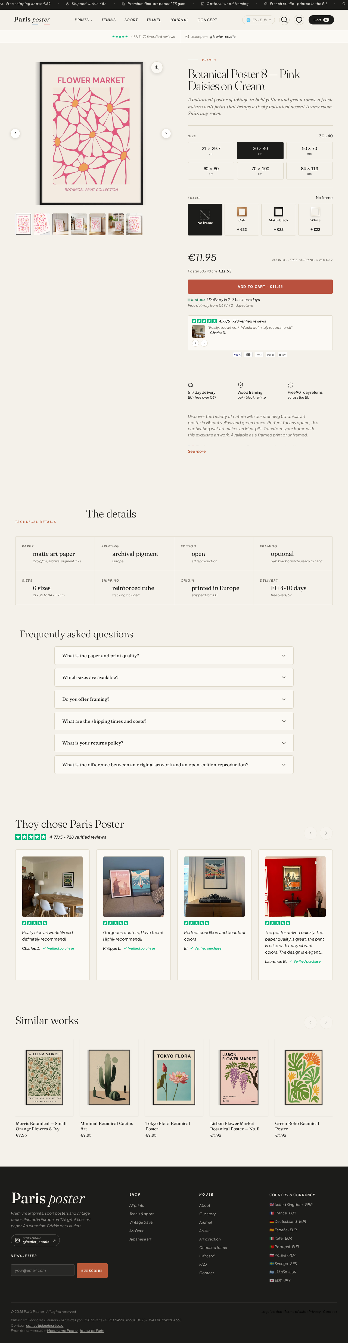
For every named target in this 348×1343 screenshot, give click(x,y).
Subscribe (92, 1271)
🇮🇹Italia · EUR (280, 1238)
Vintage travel (141, 1222)
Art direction (210, 1239)
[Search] (284, 20)
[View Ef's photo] (214, 886)
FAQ (203, 1264)
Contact (206, 1272)
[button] (90, 133)
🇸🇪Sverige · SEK (283, 1263)
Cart (320, 20)
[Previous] (310, 1022)
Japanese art (140, 1239)
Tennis (108, 20)
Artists (204, 1230)
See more (197, 451)
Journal (179, 20)
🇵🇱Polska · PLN (282, 1255)
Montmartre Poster (62, 1331)
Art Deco (137, 1230)
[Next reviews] (326, 833)
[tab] (23, 224)
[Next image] (166, 133)
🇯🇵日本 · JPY (279, 1280)
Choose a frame (213, 1247)
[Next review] (204, 343)
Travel (154, 20)
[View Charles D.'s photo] (198, 331)
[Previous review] (195, 343)
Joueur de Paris (92, 1331)
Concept (207, 20)
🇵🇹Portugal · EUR (284, 1246)
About (204, 1205)
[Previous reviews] (310, 833)
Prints (83, 20)
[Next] (326, 1022)
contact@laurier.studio (44, 1325)
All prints (136, 1205)
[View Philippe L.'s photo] (133, 886)
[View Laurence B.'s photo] (295, 886)
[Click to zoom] (157, 67)
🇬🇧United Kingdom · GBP (291, 1204)
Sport (131, 20)
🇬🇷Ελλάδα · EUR (282, 1272)
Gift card (207, 1256)
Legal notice (272, 1312)
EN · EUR (258, 20)
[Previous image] (15, 133)
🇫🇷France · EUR (282, 1213)
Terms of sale (295, 1312)
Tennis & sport (141, 1213)
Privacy (315, 1312)
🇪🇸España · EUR (283, 1229)
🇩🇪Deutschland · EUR (287, 1221)
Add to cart (260, 287)
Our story (207, 1213)
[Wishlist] (299, 20)
